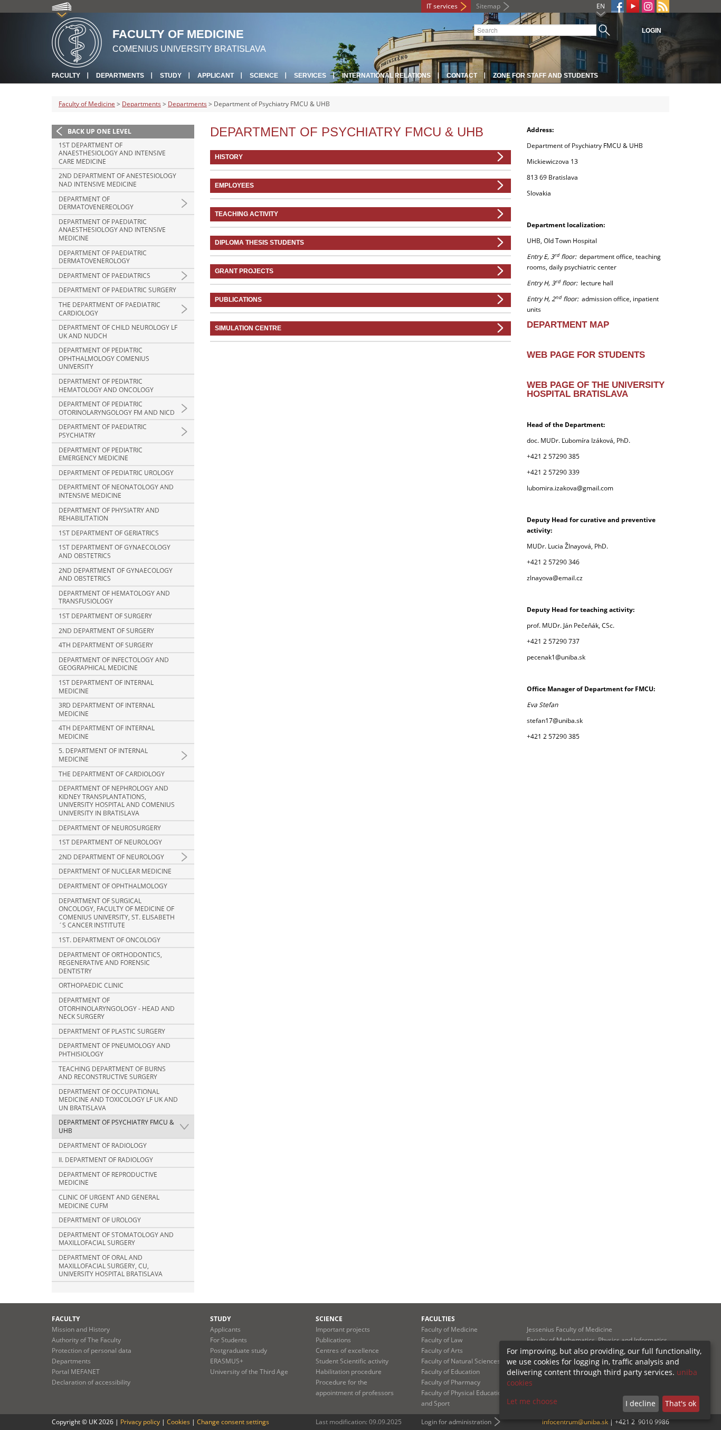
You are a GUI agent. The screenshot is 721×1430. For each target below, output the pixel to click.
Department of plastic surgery (112, 1031)
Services (310, 75)
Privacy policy (140, 1421)
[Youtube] (633, 6)
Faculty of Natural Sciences (460, 1361)
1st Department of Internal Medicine (106, 686)
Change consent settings (233, 1421)
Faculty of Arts (442, 1350)
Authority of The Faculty (86, 1339)
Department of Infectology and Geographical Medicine (114, 664)
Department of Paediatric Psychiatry (103, 431)
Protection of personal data (91, 1350)
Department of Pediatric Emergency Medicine (101, 454)
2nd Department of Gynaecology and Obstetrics (116, 574)
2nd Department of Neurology (111, 856)
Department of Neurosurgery (110, 827)
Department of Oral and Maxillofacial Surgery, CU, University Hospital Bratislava (111, 1265)
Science (264, 75)
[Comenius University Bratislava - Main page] (77, 40)
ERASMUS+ (226, 1361)
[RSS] (663, 6)
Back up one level (99, 131)
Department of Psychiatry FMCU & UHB (116, 1126)
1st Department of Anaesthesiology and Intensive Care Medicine (112, 153)
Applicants (225, 1329)
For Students (228, 1339)
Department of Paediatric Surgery (117, 289)
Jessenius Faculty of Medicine (569, 1329)
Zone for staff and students (545, 75)
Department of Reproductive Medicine (108, 1178)
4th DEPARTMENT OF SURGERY (106, 644)
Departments (120, 75)
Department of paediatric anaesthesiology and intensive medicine (112, 230)
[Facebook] (617, 6)
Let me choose (532, 1401)
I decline (640, 1403)
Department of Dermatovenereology (96, 203)
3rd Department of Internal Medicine (107, 709)
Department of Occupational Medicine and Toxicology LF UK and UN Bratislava (118, 1099)
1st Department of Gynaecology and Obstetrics (114, 551)
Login (651, 30)
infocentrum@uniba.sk (575, 1421)
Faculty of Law (441, 1339)
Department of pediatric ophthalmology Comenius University (104, 358)
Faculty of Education (450, 1371)
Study (171, 75)
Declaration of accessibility (91, 1382)
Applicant (215, 75)
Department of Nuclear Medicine (115, 871)
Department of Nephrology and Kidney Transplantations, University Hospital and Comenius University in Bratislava (117, 801)
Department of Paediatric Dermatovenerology (103, 257)
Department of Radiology (103, 1145)
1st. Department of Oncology (109, 939)
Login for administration (456, 1421)
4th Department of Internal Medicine (107, 732)
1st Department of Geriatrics (109, 532)
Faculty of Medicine (87, 103)
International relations (386, 75)
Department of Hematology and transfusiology (114, 597)
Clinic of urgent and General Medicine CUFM (109, 1201)
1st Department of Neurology (110, 842)
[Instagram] (648, 6)
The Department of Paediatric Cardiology (109, 309)
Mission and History (81, 1329)
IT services (442, 6)
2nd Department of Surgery (106, 630)
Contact (462, 75)
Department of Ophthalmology (113, 885)
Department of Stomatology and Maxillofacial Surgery (116, 1239)
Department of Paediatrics (104, 275)
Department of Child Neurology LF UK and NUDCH (118, 331)
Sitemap (488, 6)
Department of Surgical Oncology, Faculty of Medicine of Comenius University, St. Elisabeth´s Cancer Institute (117, 913)
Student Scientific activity (352, 1361)
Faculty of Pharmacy (450, 1382)
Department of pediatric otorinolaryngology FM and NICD (117, 408)
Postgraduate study (238, 1350)
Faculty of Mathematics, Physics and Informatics (597, 1339)
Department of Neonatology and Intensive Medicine (116, 491)
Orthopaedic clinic (91, 985)
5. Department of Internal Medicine (103, 755)
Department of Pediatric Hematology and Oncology (106, 385)
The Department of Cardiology (112, 773)
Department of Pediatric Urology (116, 472)
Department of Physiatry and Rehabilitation (109, 514)
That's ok (680, 1403)
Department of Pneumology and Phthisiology (114, 1049)
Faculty (66, 75)
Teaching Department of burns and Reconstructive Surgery (112, 1073)
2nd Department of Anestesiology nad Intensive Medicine (117, 180)
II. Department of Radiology (106, 1159)
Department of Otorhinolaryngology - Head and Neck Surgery (117, 1008)
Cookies (178, 1421)
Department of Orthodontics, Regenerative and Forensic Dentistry (110, 963)
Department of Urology (100, 1219)
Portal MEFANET (76, 1371)
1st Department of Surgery (105, 615)
